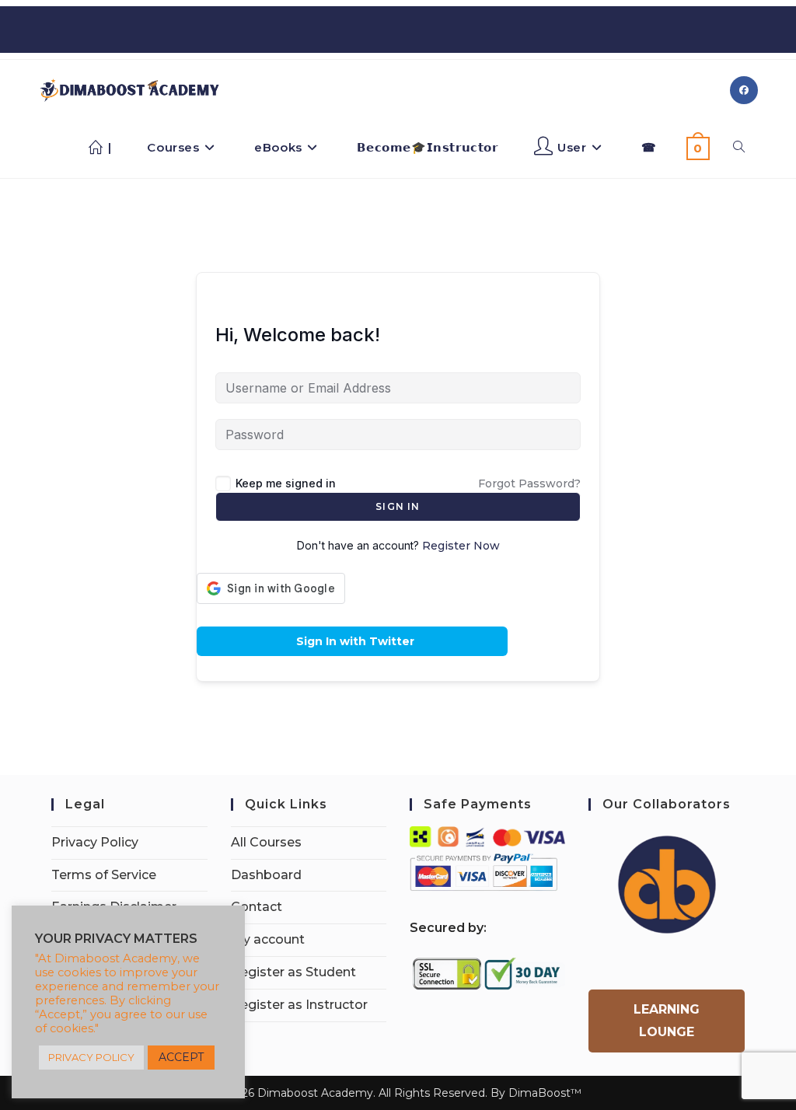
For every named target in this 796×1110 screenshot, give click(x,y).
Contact (256, 906)
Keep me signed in (286, 483)
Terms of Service (103, 874)
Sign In (397, 506)
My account (268, 939)
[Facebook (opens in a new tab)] (744, 90)
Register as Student (293, 972)
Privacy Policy (94, 842)
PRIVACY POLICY (91, 1057)
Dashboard (266, 874)
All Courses (266, 842)
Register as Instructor (299, 1004)
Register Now (461, 546)
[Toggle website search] (738, 147)
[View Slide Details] (667, 884)
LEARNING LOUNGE (667, 1020)
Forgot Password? (529, 483)
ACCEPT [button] (181, 1057)
